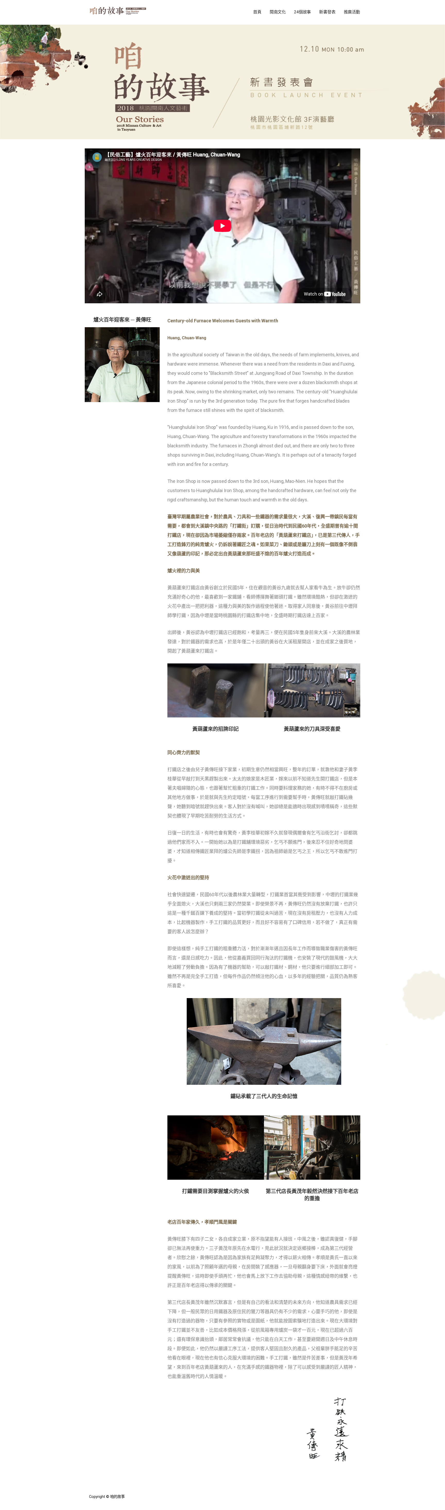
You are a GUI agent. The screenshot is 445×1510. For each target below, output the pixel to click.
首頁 (257, 12)
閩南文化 (278, 12)
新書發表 (327, 12)
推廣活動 (352, 12)
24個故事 (302, 12)
